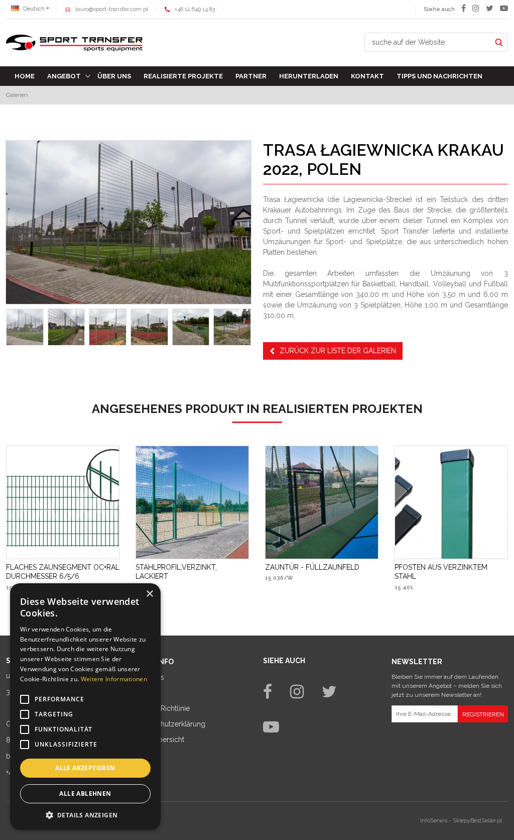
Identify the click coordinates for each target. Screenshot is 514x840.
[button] (85, 815)
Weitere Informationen (114, 679)
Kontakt (367, 76)
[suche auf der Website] (498, 42)
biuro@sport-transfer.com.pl (111, 9)
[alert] (85, 706)
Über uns (114, 76)
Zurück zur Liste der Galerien (338, 351)
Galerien (17, 94)
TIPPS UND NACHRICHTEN (439, 76)
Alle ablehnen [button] (85, 793)
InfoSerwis (433, 820)
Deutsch (33, 9)
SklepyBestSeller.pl (477, 820)
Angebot (64, 76)
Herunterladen (308, 76)
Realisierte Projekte (183, 76)
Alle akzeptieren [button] (85, 768)
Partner (251, 76)
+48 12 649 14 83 (195, 9)
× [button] (149, 594)
